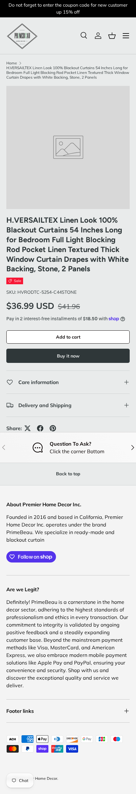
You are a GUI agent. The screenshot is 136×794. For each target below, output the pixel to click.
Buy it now (68, 356)
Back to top (68, 474)
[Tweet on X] (27, 428)
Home (11, 63)
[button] (112, 36)
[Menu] (126, 36)
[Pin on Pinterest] (52, 428)
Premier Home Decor (38, 778)
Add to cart (68, 337)
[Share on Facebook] (40, 428)
